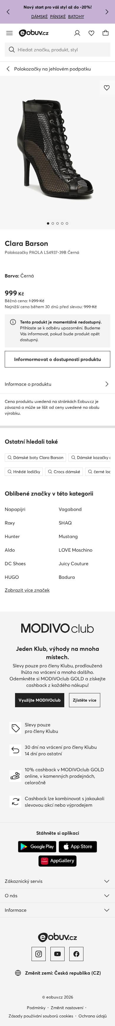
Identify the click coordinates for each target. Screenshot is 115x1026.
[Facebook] (76, 954)
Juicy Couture (73, 563)
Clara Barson (26, 243)
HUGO (12, 577)
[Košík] (105, 33)
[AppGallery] (57, 861)
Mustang (68, 536)
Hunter (12, 536)
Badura (67, 577)
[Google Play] (37, 847)
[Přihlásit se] (77, 33)
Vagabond (70, 509)
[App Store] (78, 847)
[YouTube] (57, 954)
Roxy (10, 523)
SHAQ (65, 523)
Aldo (10, 550)
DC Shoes (15, 563)
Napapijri (15, 509)
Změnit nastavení (67, 1007)
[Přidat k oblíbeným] (107, 88)
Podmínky (36, 1007)
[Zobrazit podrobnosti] (107, 384)
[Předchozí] (8, 12)
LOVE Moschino (75, 550)
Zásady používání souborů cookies (41, 1016)
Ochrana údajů (92, 1016)
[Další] (107, 12)
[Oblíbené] (91, 33)
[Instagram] (39, 954)
